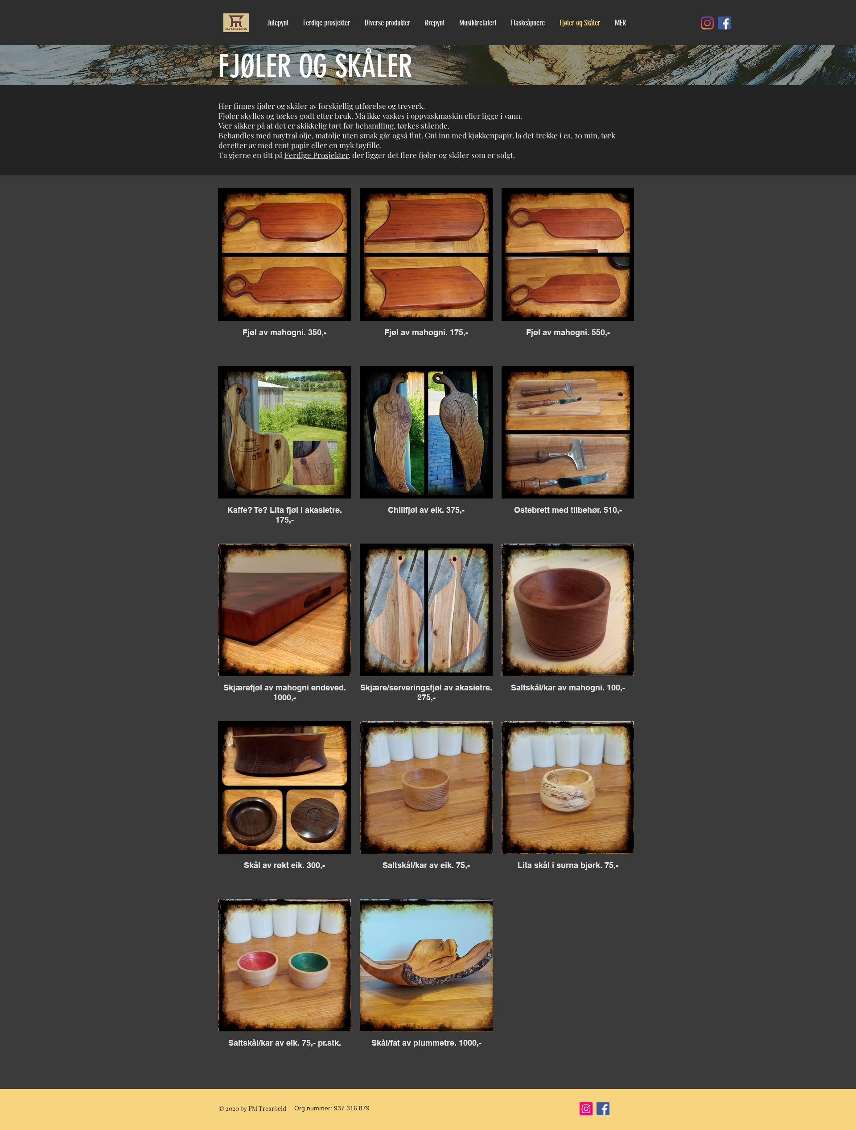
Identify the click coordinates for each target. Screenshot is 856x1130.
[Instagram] (707, 23)
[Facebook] (724, 23)
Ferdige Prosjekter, (317, 155)
